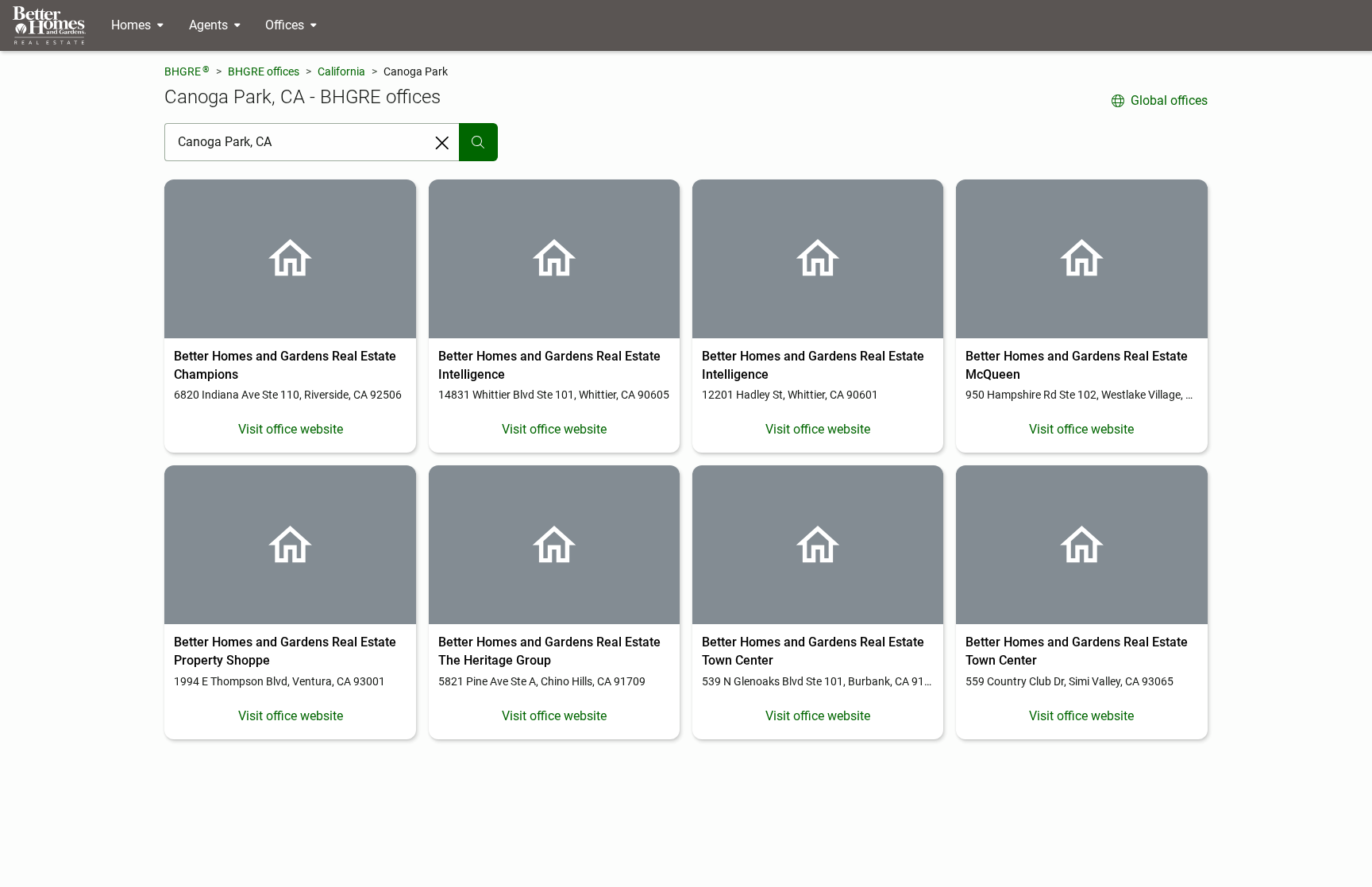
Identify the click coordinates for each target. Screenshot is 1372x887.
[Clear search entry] (442, 142)
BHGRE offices (263, 71)
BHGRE (187, 71)
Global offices (1169, 100)
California (341, 71)
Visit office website (290, 429)
